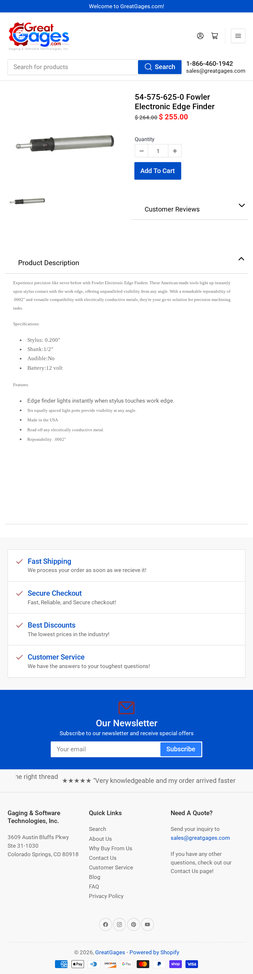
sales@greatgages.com (215, 70)
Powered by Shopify (154, 952)
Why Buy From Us (110, 848)
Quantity (145, 139)
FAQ (94, 886)
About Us (100, 839)
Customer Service (111, 867)
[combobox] (95, 67)
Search (165, 67)
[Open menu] (238, 36)
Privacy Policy (106, 896)
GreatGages (110, 952)
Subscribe (180, 749)
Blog (94, 877)
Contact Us (103, 858)
